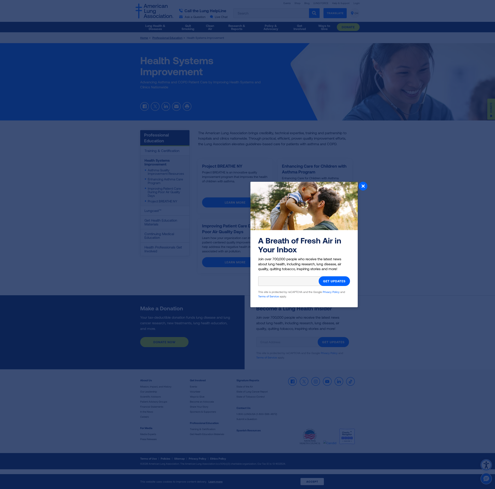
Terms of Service (268, 296)
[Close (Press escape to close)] (363, 186)
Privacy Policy (331, 292)
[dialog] (247, 244)
